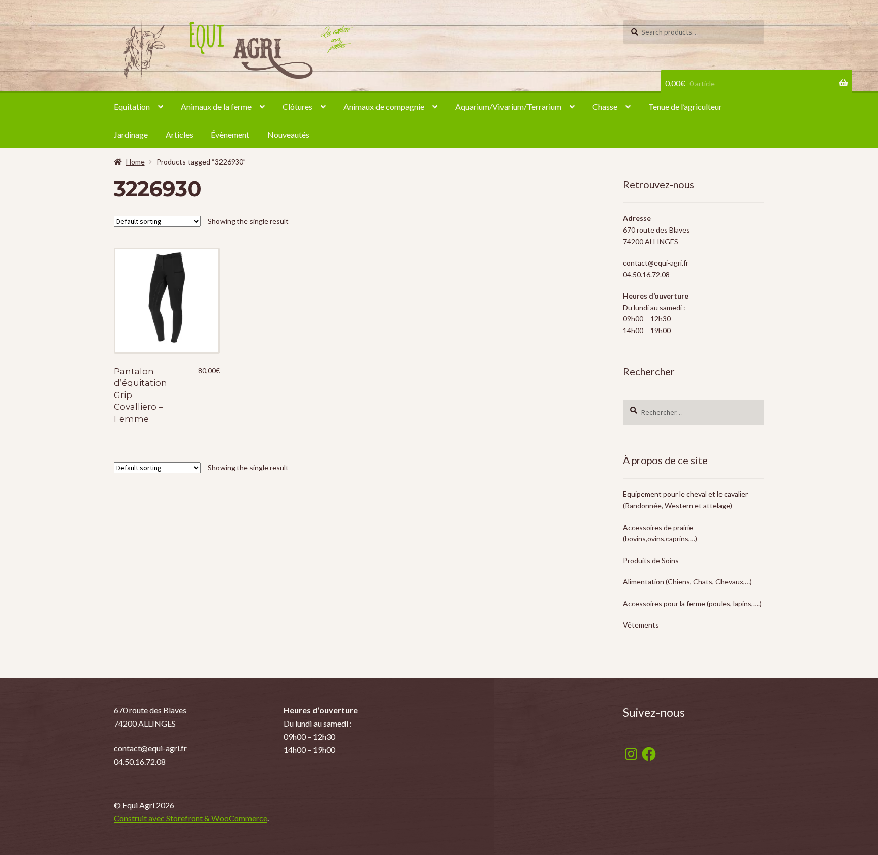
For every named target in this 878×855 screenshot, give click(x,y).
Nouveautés (288, 134)
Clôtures (297, 106)
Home (135, 161)
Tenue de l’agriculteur (685, 106)
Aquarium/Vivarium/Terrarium (508, 106)
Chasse (604, 106)
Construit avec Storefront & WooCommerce (190, 818)
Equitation (132, 106)
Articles (179, 134)
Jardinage (131, 134)
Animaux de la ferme (216, 106)
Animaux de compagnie (383, 106)
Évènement (230, 134)
